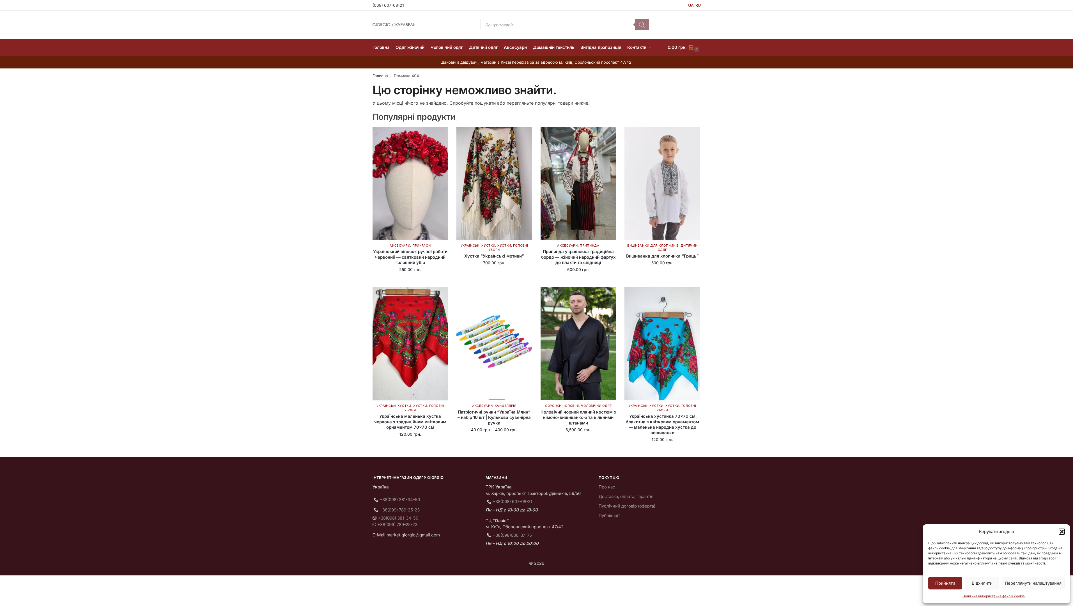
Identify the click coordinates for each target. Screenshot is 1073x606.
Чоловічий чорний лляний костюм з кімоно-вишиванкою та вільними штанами (578, 417)
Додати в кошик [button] (410, 281)
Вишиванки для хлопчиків (653, 245)
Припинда (589, 245)
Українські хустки (478, 245)
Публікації (609, 515)
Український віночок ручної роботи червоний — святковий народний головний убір (410, 257)
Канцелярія (505, 406)
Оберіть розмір (662, 274)
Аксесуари (400, 245)
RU (698, 5)
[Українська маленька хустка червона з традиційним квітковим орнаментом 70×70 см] (410, 343)
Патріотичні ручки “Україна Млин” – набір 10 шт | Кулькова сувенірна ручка (494, 417)
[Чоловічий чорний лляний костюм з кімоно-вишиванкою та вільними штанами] (578, 343)
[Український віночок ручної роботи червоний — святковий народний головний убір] (410, 183)
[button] (1062, 531)
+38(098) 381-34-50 (400, 499)
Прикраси (421, 245)
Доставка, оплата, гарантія (626, 496)
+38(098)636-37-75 (512, 535)
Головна (380, 76)
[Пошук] (642, 24)
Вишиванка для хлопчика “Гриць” (662, 256)
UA (691, 5)
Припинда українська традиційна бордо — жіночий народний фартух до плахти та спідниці (578, 257)
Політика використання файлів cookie (993, 596)
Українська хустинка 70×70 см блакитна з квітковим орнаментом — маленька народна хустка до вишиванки (662, 424)
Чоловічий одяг (596, 406)
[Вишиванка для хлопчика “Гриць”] (662, 183)
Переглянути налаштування (1033, 583)
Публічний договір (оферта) (627, 506)
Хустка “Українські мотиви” (494, 256)
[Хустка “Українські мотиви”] (494, 183)
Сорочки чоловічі (562, 406)
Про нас (607, 487)
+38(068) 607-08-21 (512, 501)
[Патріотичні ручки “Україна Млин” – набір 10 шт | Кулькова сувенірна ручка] (494, 343)
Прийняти (945, 583)
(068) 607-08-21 (388, 5)
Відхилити (982, 583)
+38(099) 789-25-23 (400, 510)
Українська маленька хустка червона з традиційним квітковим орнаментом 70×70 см (410, 422)
